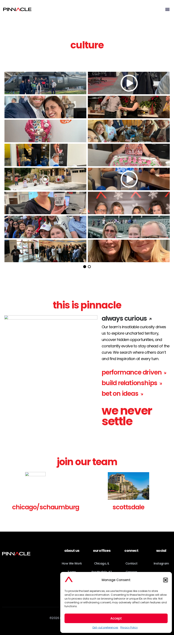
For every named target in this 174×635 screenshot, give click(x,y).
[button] (165, 580)
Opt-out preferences (105, 627)
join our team (87, 462)
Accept (116, 618)
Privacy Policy (129, 627)
